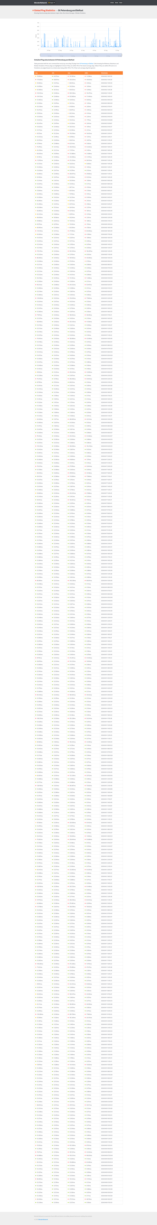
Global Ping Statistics (44, 10)
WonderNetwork (40, 3)
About (116, 2)
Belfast (91, 63)
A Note (112, 2)
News (120, 2)
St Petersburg (83, 63)
